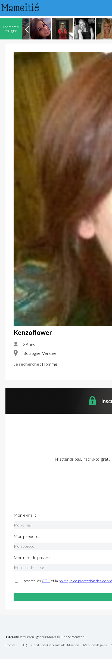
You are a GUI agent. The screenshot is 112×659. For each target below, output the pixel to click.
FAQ (24, 645)
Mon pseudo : (26, 536)
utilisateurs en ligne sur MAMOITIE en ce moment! (45, 637)
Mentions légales (95, 645)
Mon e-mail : (25, 515)
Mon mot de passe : (32, 557)
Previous (27, 28)
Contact (11, 645)
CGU (46, 580)
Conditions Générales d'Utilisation (55, 645)
